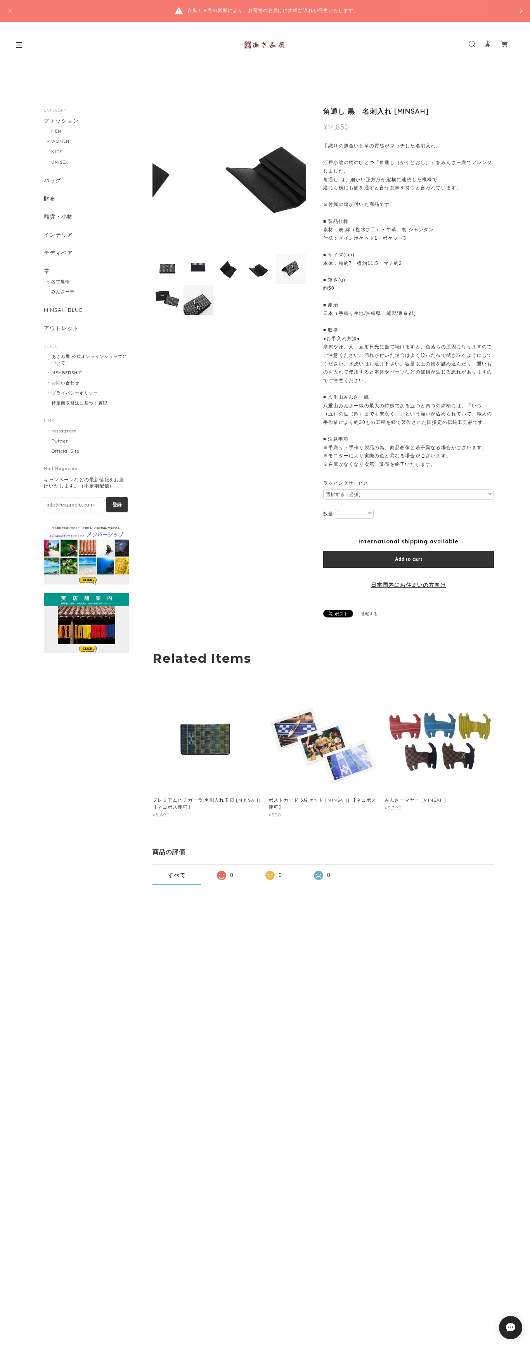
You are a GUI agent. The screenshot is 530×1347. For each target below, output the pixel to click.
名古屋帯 (60, 281)
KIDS (56, 151)
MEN (56, 131)
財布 (49, 198)
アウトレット (61, 328)
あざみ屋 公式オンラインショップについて (89, 359)
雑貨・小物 (58, 216)
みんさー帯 (62, 291)
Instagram (64, 431)
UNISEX (59, 162)
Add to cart (409, 559)
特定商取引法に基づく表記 (79, 403)
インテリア (58, 235)
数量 (328, 514)
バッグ (52, 180)
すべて (176, 875)
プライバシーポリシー (75, 393)
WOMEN (60, 141)
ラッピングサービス (346, 483)
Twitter (60, 441)
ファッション (61, 121)
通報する (369, 613)
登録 (117, 504)
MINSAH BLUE (63, 310)
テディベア (58, 253)
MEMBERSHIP (67, 372)
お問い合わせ (66, 383)
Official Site (65, 451)
